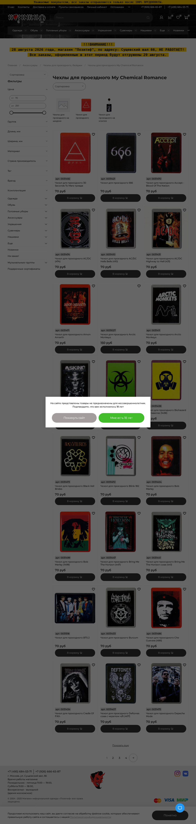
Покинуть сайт (74, 418)
